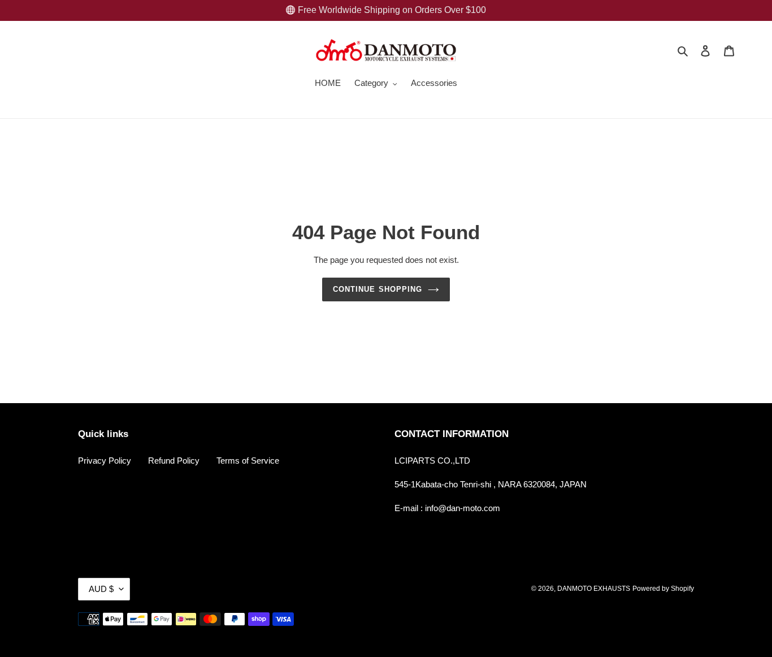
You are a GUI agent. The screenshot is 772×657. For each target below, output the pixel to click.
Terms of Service (247, 460)
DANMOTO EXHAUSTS (593, 589)
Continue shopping (377, 289)
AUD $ (101, 589)
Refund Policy (173, 460)
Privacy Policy (104, 460)
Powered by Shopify (663, 589)
